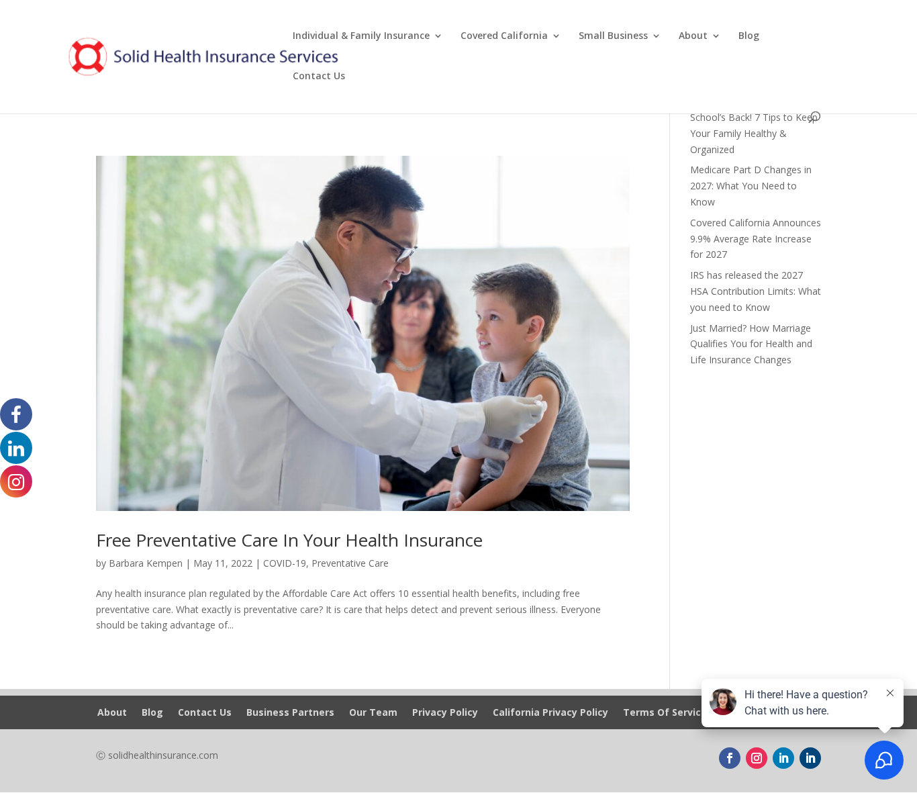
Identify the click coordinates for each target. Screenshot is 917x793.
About (693, 36)
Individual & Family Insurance (361, 36)
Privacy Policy (445, 713)
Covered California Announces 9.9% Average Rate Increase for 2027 (755, 238)
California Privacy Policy (550, 713)
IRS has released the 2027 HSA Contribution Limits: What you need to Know (755, 291)
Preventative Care (350, 563)
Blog (748, 36)
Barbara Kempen (146, 563)
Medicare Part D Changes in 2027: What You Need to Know (751, 185)
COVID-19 (284, 563)
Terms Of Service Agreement (694, 713)
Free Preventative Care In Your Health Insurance (289, 540)
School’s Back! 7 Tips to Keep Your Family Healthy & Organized (754, 133)
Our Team (373, 713)
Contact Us (319, 76)
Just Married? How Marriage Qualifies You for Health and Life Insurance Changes (751, 344)
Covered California (504, 36)
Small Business (613, 36)
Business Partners (290, 713)
